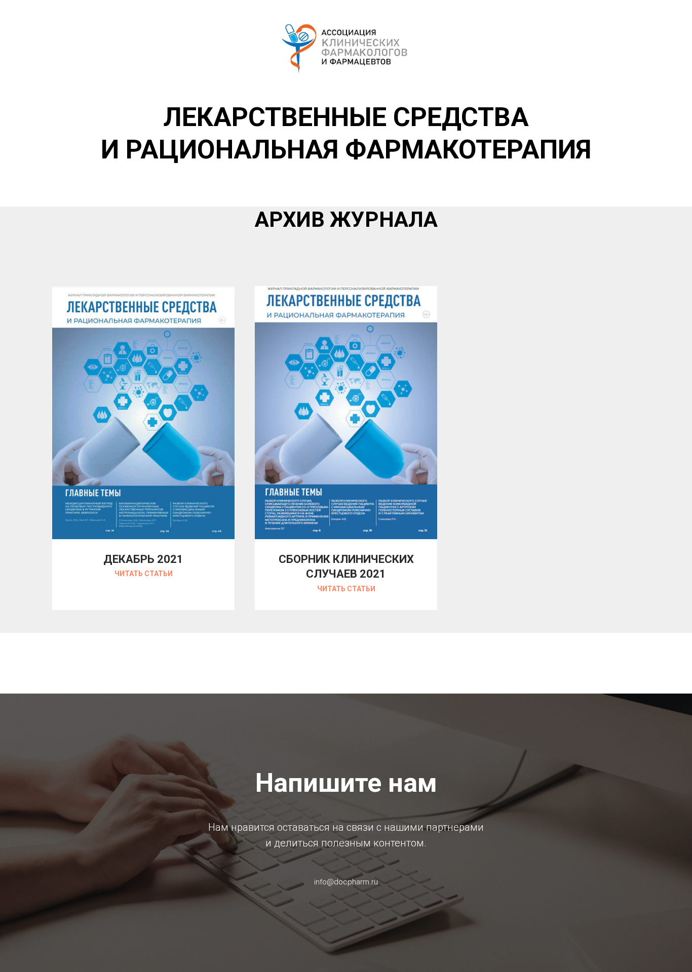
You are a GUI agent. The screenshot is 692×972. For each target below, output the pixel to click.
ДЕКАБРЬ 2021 (143, 559)
